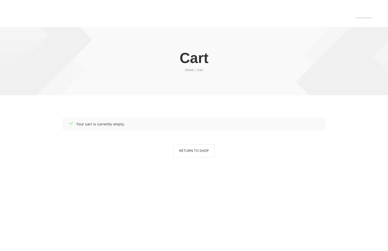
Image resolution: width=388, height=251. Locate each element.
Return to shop (194, 151)
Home (189, 70)
